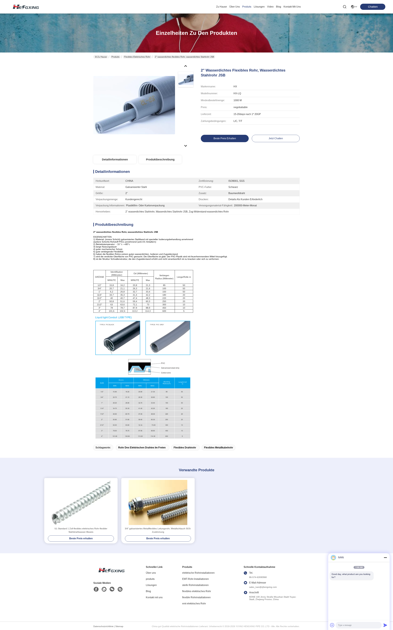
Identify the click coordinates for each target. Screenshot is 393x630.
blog (278, 6)
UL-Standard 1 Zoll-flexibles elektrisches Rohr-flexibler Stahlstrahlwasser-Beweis (80, 530)
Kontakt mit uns (154, 597)
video (270, 6)
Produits (115, 57)
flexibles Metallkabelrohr (218, 447)
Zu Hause (221, 6)
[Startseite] (110, 574)
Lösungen (151, 585)
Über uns (234, 6)
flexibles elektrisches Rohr (137, 57)
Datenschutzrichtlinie (103, 626)
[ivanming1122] (120, 589)
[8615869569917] (104, 589)
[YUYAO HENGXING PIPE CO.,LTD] (24, 6)
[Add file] (332, 625)
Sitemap (119, 626)
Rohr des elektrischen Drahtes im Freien (142, 447)
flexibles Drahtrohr (185, 447)
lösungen (259, 6)
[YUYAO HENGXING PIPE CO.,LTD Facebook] (96, 589)
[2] (134, 105)
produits (246, 6)
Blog (148, 591)
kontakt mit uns (292, 6)
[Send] (385, 625)
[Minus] (385, 557)
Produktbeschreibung (160, 159)
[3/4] (158, 502)
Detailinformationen (115, 159)
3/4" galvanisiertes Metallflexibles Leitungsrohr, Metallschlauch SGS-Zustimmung (158, 530)
